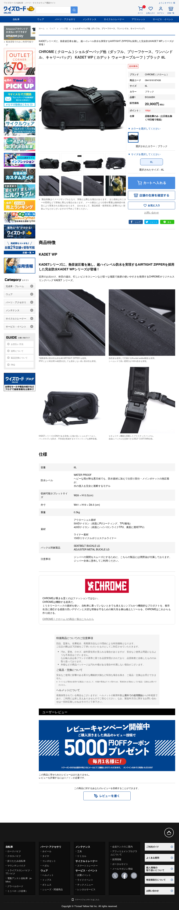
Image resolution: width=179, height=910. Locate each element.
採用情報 (116, 859)
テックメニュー (85, 884)
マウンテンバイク (16, 865)
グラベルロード (15, 886)
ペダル (45, 865)
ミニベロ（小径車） (17, 891)
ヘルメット (48, 875)
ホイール (46, 851)
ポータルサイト (120, 864)
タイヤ (45, 856)
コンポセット (49, 860)
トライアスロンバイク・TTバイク (19, 872)
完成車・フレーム (15, 286)
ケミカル (81, 856)
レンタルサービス (86, 889)
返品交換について (19, 357)
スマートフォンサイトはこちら (87, 899)
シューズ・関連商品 (52, 889)
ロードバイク (14, 851)
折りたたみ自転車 (16, 860)
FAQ (13, 364)
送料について (17, 350)
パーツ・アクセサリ (65, 19)
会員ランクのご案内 (122, 846)
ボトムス (46, 884)
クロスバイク (14, 856)
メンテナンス (89, 19)
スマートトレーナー (87, 865)
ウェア (40, 19)
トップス (46, 879)
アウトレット (138, 19)
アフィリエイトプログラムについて (123, 853)
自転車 (16, 19)
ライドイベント (85, 879)
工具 (79, 851)
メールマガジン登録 (122, 868)
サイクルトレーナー (114, 19)
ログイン (68, 777)
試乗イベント (84, 875)
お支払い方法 (17, 343)
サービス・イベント (163, 19)
